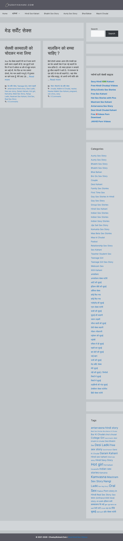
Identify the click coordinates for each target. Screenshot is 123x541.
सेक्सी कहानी (100, 512)
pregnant (73, 91)
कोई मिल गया (96, 295)
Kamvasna (98, 477)
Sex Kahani (96, 250)
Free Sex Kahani (99, 94)
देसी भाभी (97, 508)
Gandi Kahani (107, 450)
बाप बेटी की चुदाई (97, 352)
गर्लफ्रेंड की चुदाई (97, 303)
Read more (55, 79)
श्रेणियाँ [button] (14, 13)
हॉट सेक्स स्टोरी (110, 511)
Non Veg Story (103, 486)
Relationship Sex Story (102, 245)
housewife (95, 469)
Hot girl (32, 91)
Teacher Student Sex (101, 254)
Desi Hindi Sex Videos (77, 537)
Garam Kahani (22, 91)
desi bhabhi (109, 438)
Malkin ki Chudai (63, 89)
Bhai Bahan (87, 13)
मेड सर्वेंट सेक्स (12, 86)
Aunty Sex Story (70, 13)
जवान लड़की (32, 86)
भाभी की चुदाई (96, 360)
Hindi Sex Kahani (32, 13)
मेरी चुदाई (94, 368)
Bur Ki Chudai (98, 434)
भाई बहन (94, 356)
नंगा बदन (103, 508)
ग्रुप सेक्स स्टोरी (97, 307)
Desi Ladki (30, 89)
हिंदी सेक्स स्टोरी (97, 393)
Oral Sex (31, 96)
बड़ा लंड (108, 508)
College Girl (97, 437)
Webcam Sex (97, 266)
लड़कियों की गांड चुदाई (99, 384)
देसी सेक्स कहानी (97, 327)
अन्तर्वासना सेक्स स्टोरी (99, 278)
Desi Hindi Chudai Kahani (104, 110)
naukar (73, 89)
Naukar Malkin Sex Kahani (58, 91)
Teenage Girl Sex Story (102, 262)
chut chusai (111, 434)
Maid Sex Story (19, 94)
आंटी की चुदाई (96, 282)
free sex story (10, 91)
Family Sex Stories (100, 188)
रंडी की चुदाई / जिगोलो (99, 372)
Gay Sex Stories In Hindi (102, 196)
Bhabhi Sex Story (51, 13)
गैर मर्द (101, 504)
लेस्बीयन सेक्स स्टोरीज (99, 389)
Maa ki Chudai (102, 13)
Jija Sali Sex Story (99, 225)
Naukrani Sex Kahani (18, 96)
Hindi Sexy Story (104, 460)
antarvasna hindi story (16, 89)
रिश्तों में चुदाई (96, 376)
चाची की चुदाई (96, 311)
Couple (94, 180)
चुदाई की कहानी (97, 315)
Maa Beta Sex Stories (101, 233)
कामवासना (95, 504)
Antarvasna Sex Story (102, 106)
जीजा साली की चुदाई (98, 323)
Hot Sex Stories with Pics (103, 98)
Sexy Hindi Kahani (102, 81)
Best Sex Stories (96, 431)
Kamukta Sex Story (100, 229)
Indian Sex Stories (99, 213)
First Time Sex (98, 192)
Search (94, 29)
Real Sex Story (10, 99)
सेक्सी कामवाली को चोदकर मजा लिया (19, 51)
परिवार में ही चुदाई (97, 344)
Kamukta (8, 94)
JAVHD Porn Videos (101, 121)
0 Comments (13, 102)
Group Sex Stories (99, 205)
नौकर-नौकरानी (55, 86)
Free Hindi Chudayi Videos (104, 85)
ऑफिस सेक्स (95, 290)
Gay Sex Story (98, 200)
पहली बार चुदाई (96, 348)
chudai (53, 89)
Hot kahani (108, 465)
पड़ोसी (93, 340)
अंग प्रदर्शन (99, 501)
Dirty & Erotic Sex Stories (103, 90)
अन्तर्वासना (95, 274)
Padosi (94, 241)
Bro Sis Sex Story (99, 176)
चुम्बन (106, 505)
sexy (58, 94)
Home (4, 13)
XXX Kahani (96, 270)
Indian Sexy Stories (100, 221)
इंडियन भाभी (108, 501)
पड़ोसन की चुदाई (97, 335)
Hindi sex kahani (99, 457)
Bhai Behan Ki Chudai (110, 431)
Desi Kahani (96, 184)
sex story (51, 94)
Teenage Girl (22, 86)
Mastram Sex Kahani (101, 102)
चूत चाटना (111, 505)
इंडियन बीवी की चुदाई (98, 286)
